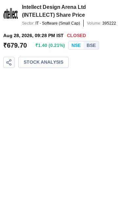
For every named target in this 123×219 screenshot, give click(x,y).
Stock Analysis (43, 62)
